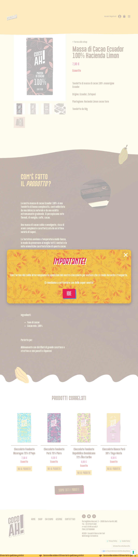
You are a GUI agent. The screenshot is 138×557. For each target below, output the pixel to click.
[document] (69, 278)
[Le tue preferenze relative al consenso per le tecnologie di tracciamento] (133, 552)
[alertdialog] (69, 555)
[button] (125, 255)
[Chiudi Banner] (135, 555)
